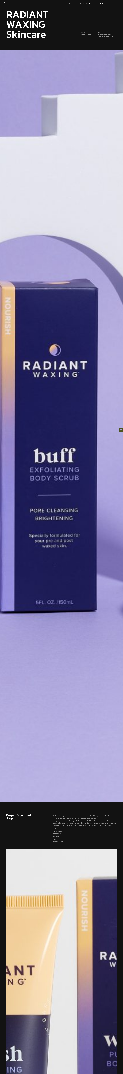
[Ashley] (4, 3)
